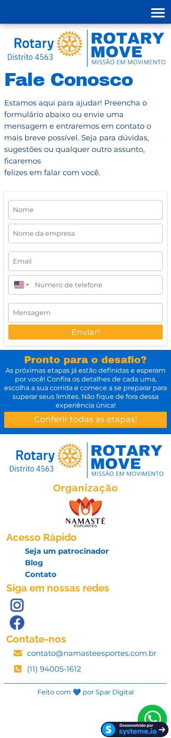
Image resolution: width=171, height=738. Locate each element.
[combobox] (19, 285)
